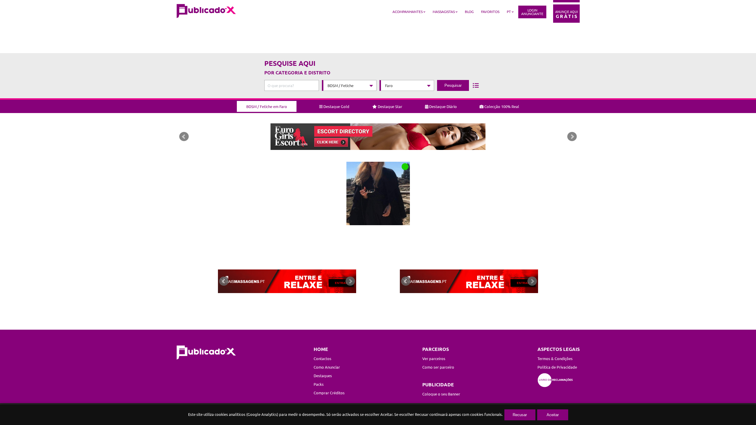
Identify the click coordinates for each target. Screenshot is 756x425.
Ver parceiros (433, 358)
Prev (184, 136)
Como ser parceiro (438, 367)
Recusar (520, 415)
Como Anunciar (327, 367)
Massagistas (444, 11)
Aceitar (553, 415)
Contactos (322, 358)
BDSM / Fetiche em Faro (266, 106)
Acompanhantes (407, 11)
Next (572, 136)
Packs (319, 384)
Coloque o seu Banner (441, 393)
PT (509, 11)
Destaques (323, 375)
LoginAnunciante (532, 12)
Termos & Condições (555, 358)
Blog (469, 11)
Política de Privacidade (557, 367)
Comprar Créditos (329, 392)
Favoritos (490, 11)
